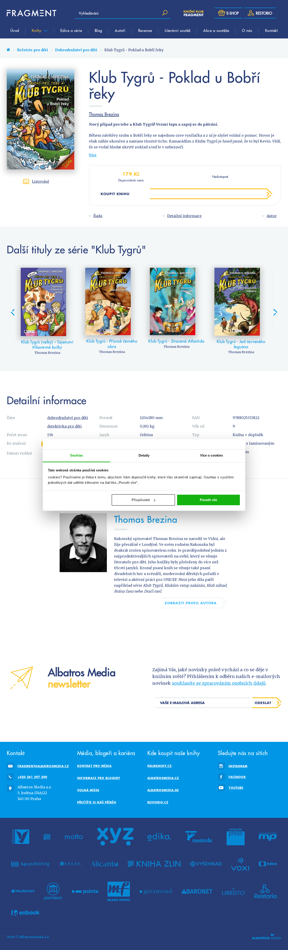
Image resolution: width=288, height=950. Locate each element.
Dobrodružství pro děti (76, 50)
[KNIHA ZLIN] (154, 863)
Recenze (145, 30)
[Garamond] (155, 891)
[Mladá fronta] (119, 891)
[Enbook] (25, 913)
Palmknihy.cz (159, 766)
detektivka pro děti (64, 426)
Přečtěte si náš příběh (96, 802)
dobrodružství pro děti (67, 417)
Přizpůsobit (141, 500)
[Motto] (73, 836)
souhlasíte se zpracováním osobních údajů (219, 683)
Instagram (238, 766)
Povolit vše (208, 500)
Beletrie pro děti (32, 50)
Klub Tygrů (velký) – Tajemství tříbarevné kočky (47, 344)
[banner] (31, 13)
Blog (98, 30)
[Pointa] (85, 891)
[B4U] (30, 863)
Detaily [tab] (144, 455)
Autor (272, 216)
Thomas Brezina (104, 114)
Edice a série (71, 30)
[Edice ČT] (267, 863)
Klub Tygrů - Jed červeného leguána (241, 344)
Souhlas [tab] (76, 455)
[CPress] (70, 863)
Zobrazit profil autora (190, 602)
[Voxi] (240, 863)
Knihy (37, 30)
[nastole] (199, 836)
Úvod (14, 30)
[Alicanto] (104, 863)
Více (93, 155)
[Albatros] (20, 836)
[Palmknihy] (23, 891)
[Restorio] (265, 891)
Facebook (237, 777)
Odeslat (263, 702)
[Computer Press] (235, 836)
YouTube (236, 788)
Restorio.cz (157, 802)
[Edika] (159, 836)
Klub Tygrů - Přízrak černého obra (111, 343)
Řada (97, 216)
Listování (40, 181)
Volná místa (88, 790)
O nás (247, 30)
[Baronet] (197, 891)
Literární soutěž (178, 30)
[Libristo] (233, 891)
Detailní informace (184, 216)
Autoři (120, 30)
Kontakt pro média (94, 766)
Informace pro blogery (98, 778)
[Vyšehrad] (205, 863)
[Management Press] (267, 836)
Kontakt (271, 30)
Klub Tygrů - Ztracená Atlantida (176, 340)
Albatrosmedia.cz (163, 778)
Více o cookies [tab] (211, 455)
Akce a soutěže (216, 30)
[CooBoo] (47, 836)
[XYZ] (115, 836)
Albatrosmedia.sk (163, 790)
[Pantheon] (53, 891)
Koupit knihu (115, 193)
